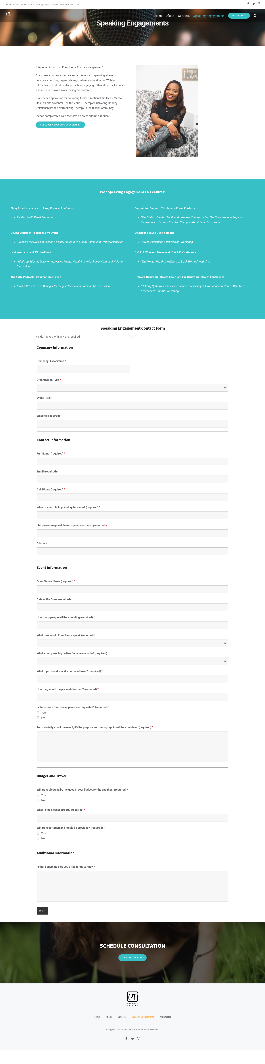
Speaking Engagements (143, 1017)
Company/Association (51, 361)
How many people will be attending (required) (66, 617)
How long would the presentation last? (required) (68, 689)
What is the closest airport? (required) (61, 809)
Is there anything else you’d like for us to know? (66, 866)
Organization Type (49, 379)
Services (122, 1017)
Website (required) (49, 415)
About (109, 1017)
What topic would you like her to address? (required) (70, 671)
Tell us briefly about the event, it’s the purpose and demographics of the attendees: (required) (95, 727)
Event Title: (44, 397)
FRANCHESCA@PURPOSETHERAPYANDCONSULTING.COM (54, 4)
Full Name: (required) (51, 453)
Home (97, 1017)
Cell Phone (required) (51, 489)
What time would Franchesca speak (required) (66, 635)
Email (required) (48, 471)
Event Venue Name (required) (56, 581)
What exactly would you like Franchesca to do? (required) (73, 653)
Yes (43, 712)
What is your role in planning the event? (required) (68, 507)
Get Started (165, 1017)
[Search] (255, 15)
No (43, 717)
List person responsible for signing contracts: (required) (72, 525)
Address (42, 543)
